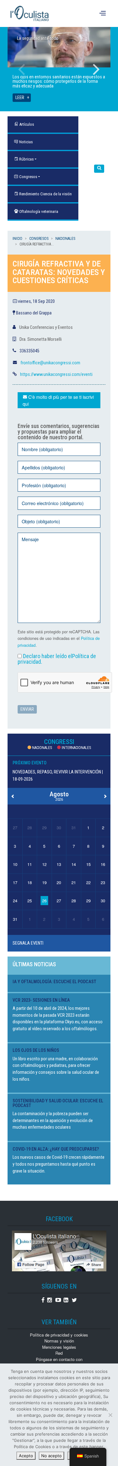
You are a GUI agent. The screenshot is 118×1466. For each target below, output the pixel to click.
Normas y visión (59, 1341)
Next (96, 69)
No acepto (51, 1455)
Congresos (27, 176)
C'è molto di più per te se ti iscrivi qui (58, 400)
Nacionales (65, 238)
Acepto (26, 1455)
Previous (21, 69)
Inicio (17, 238)
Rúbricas (26, 159)
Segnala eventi (28, 943)
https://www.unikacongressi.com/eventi (56, 374)
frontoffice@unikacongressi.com (50, 363)
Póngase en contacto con (59, 1359)
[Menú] (103, 13)
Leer (19, 97)
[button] (99, 169)
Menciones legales (59, 1347)
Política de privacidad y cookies (59, 1335)
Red (59, 1353)
